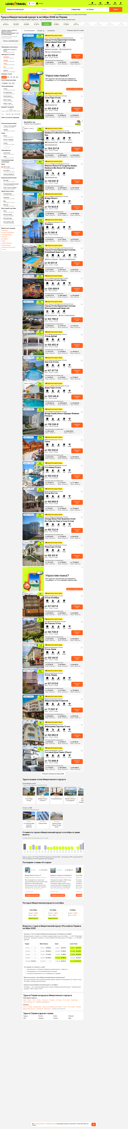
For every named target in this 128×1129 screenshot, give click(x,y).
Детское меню (7, 214)
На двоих (52, 1000)
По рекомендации (29, 30)
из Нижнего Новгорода (8, 247)
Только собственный (9, 126)
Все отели (7, 167)
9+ (17, 77)
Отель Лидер (51, 675)
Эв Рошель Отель (53, 623)
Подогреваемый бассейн (11, 184)
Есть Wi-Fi (7, 170)
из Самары (4, 239)
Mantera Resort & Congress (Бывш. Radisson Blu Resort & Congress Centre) (61, 167)
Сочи (64, 1007)
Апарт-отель (7, 103)
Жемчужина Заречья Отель (57, 726)
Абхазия (70, 1016)
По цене (40, 30)
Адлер (30, 1007)
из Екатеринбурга (6, 234)
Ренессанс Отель (53, 547)
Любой (4, 77)
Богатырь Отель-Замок (55, 280)
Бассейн (5, 180)
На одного (45, 1000)
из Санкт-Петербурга (7, 232)
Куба (69, 1018)
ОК (93, 1124)
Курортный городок (29, 1008)
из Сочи (3, 249)
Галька (5, 143)
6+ (8, 77)
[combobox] (23, 9)
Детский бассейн (8, 222)
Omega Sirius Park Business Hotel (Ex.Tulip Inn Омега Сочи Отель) (60, 520)
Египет (55, 1016)
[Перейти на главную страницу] (16, 3)
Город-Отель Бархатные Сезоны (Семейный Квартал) (60, 251)
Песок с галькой (8, 139)
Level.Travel (6, 153)
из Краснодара (5, 245)
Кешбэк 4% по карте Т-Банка (10, 50)
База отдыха (7, 100)
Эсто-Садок (71, 1007)
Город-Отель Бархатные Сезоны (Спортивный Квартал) (60, 41)
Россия (40, 1016)
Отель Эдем (50, 649)
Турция (25, 1016)
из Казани (4, 237)
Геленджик (40, 1008)
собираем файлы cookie (41, 1123)
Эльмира (49, 224)
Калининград (37, 1007)
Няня (4, 211)
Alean (5, 156)
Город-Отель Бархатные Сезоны (52, 1007)
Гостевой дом (7, 92)
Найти (115, 9)
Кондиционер (7, 194)
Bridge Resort (51, 198)
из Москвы (4, 230)
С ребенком (74, 1000)
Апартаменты (7, 96)
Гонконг (55, 1018)
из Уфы (3, 241)
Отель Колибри (52, 597)
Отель (5, 89)
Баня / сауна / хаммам (9, 187)
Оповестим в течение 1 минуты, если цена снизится (9, 37)
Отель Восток (51, 493)
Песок (5, 136)
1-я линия (4, 83)
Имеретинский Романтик (56, 701)
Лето (34, 1000)
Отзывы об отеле (32, 895)
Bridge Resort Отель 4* (33, 875)
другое (5, 70)
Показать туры (77, 56)
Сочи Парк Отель (53, 98)
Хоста (25, 1007)
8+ (14, 77)
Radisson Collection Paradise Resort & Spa (62, 134)
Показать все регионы (58, 1008)
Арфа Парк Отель (53, 388)
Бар (4, 201)
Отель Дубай (51, 336)
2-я (10, 83)
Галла (47, 441)
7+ (11, 77)
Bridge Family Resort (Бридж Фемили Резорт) (62, 414)
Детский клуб (7, 218)
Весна (29, 1000)
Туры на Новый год (29, 1002)
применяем (53, 1123)
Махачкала (47, 1008)
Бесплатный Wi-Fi (9, 174)
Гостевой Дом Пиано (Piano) (58, 752)
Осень (39, 1000)
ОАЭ (24, 1018)
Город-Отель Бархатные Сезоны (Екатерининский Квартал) (60, 307)
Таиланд (40, 1018)
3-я (13, 83)
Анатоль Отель (52, 362)
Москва (78, 1007)
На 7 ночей (66, 1000)
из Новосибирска (6, 243)
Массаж (5, 205)
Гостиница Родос (53, 467)
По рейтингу (51, 30)
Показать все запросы (42, 1002)
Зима (24, 1000)
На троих (59, 1000)
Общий (5, 129)
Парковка (6, 197)
